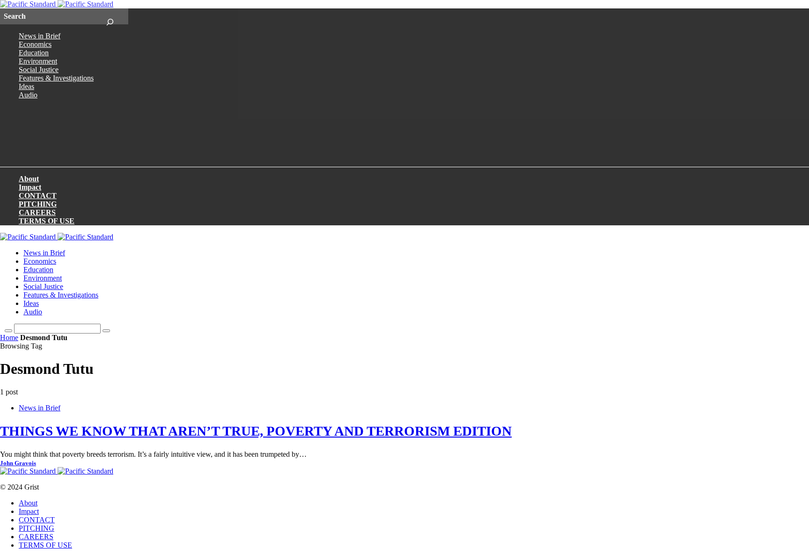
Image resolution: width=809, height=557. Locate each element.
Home (9, 338)
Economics (35, 44)
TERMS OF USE (46, 221)
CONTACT (38, 196)
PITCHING (38, 204)
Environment (38, 61)
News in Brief (39, 36)
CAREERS (37, 212)
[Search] (109, 16)
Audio (28, 95)
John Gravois (18, 463)
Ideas (26, 86)
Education (34, 53)
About (29, 179)
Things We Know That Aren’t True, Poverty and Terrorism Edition (256, 430)
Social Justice (39, 70)
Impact (30, 187)
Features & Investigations (56, 78)
